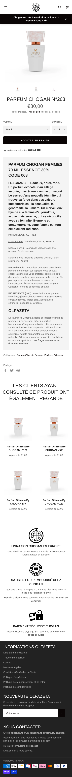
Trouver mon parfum (14, 657)
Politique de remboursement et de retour (24, 682)
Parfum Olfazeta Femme (30, 355)
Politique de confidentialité (17, 687)
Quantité (57, 122)
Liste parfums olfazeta (15, 652)
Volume (7, 122)
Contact (7, 662)
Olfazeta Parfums (17, 761)
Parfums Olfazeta (53, 355)
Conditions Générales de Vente (19, 672)
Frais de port (34, 112)
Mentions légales (12, 667)
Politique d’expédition (14, 677)
